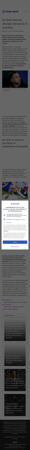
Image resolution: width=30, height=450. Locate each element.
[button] (15, 223)
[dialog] (15, 225)
